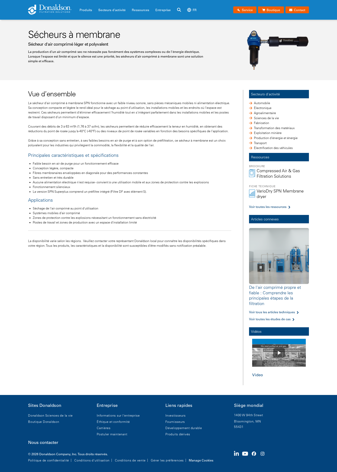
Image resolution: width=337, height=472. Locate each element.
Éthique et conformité (113, 421)
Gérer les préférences (167, 460)
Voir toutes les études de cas (270, 319)
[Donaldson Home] (52, 10)
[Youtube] (246, 457)
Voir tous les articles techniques (272, 312)
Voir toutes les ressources (267, 207)
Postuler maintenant (112, 434)
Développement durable (183, 427)
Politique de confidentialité (48, 460)
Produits (86, 10)
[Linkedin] (238, 457)
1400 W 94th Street (248, 415)
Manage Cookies (201, 460)
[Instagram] (264, 457)
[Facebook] (255, 457)
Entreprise (163, 10)
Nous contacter (43, 442)
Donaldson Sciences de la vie (50, 415)
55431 (239, 427)
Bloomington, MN (247, 421)
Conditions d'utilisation (92, 460)
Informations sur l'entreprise (118, 415)
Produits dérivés (177, 434)
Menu (80, 3)
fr (195, 10)
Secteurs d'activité (112, 10)
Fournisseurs (175, 421)
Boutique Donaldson (43, 421)
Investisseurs (175, 415)
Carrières (104, 427)
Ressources (140, 10)
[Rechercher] (179, 10)
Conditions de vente (130, 460)
